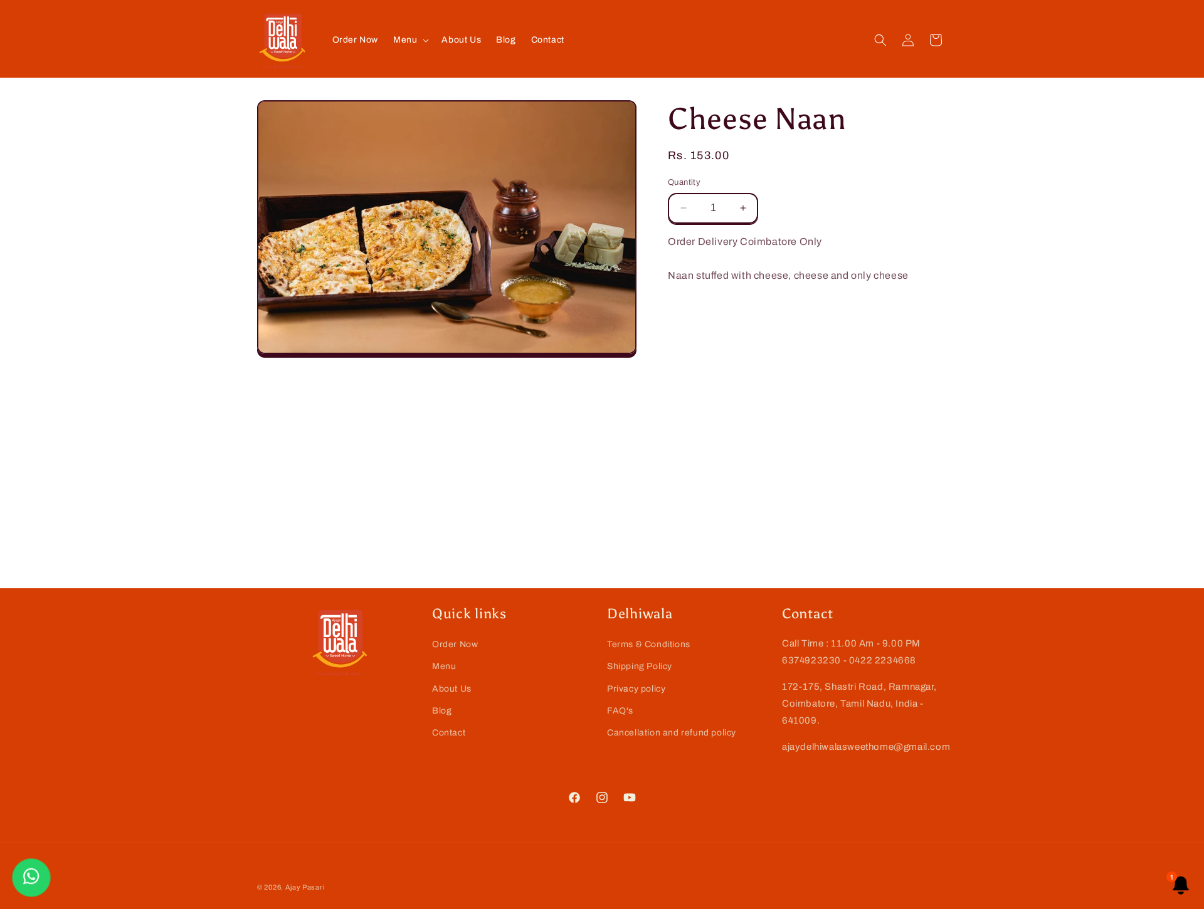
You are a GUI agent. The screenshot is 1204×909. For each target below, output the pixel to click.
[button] (410, 40)
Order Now (455, 644)
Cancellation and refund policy (671, 732)
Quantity (684, 182)
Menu (444, 666)
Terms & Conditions (648, 644)
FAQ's (620, 710)
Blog (442, 710)
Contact (448, 732)
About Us (452, 688)
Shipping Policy (639, 666)
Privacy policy (636, 688)
